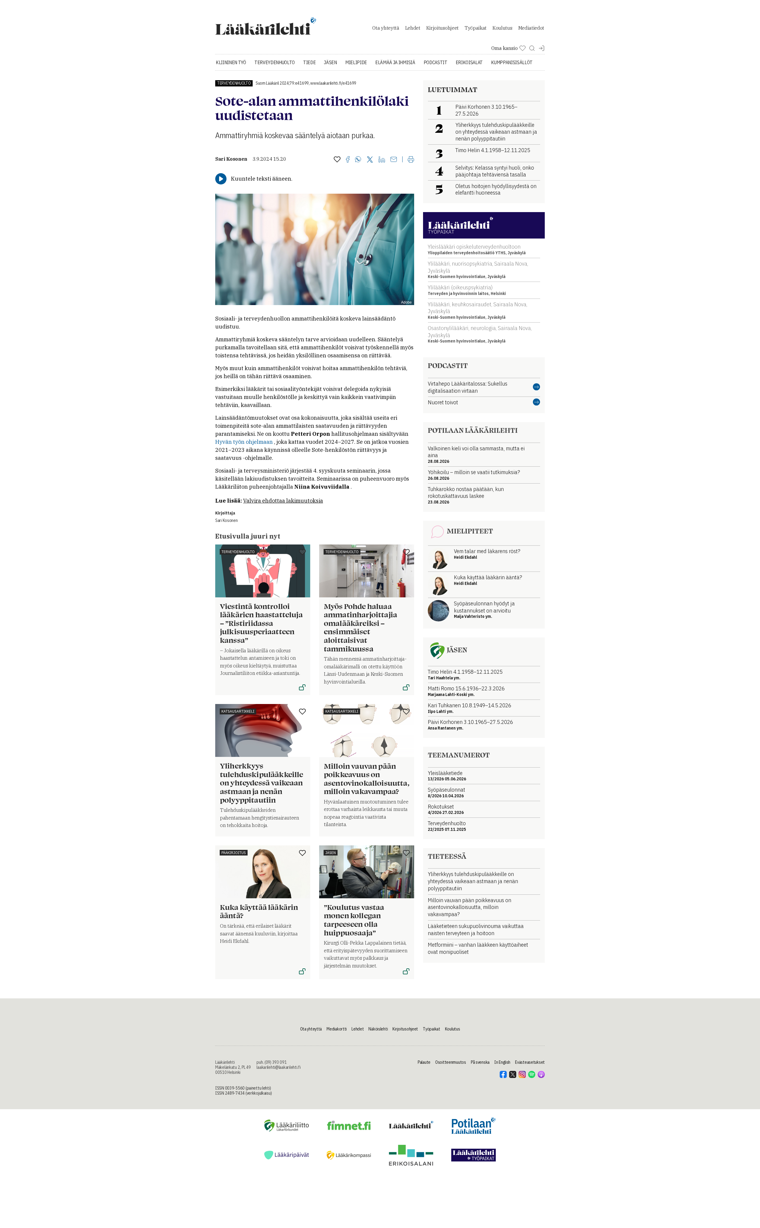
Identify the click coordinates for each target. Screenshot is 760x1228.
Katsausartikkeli (237, 711)
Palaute (424, 1062)
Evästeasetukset (530, 1062)
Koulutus (502, 28)
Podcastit (435, 62)
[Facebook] (348, 159)
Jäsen (330, 62)
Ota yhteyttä (385, 28)
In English (502, 1062)
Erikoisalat (469, 62)
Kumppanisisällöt (512, 62)
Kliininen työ (231, 62)
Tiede (309, 62)
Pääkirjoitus (233, 852)
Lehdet (412, 28)
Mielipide (356, 62)
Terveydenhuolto (274, 62)
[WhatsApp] (358, 159)
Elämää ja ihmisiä (395, 62)
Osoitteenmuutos (450, 1062)
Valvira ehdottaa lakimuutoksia (283, 500)
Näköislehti (378, 1029)
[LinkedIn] (382, 159)
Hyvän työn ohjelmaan (244, 441)
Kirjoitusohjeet (442, 28)
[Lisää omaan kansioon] (337, 159)
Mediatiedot (531, 28)
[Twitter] (370, 160)
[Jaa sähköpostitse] (393, 160)
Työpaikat (476, 28)
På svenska (480, 1062)
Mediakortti (337, 1029)
